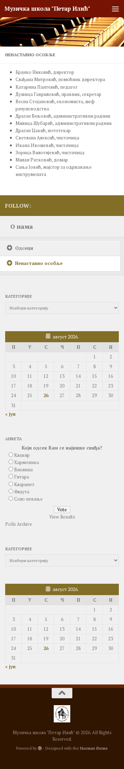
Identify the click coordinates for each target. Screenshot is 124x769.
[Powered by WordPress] (40, 748)
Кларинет (24, 484)
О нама (21, 226)
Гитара (21, 477)
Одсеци (24, 248)
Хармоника (26, 462)
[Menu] (115, 8)
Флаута (21, 492)
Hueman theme (94, 748)
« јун (10, 414)
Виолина (23, 469)
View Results (62, 517)
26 (45, 395)
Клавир (22, 455)
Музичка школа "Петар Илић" (47, 8)
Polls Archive (18, 524)
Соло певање (28, 499)
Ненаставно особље (39, 263)
